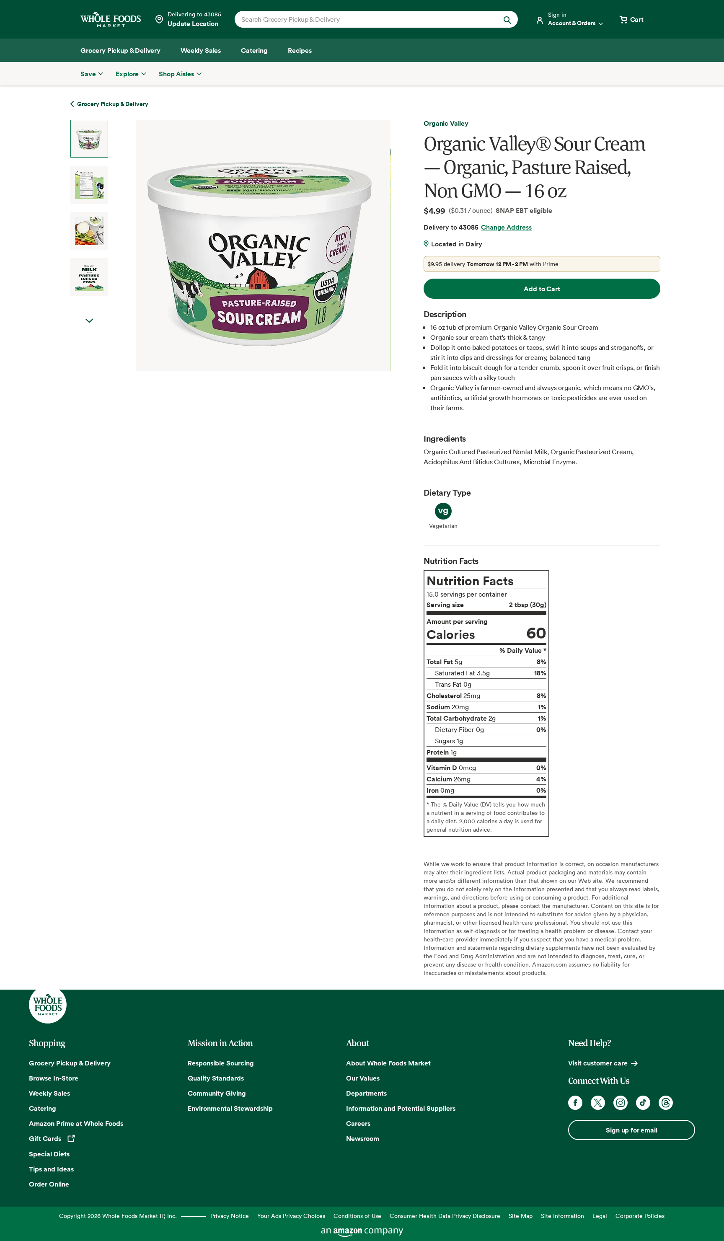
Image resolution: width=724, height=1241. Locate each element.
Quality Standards (216, 1078)
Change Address (506, 227)
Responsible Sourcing (221, 1063)
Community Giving (217, 1093)
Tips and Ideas (51, 1169)
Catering (42, 1108)
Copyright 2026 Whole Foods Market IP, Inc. (118, 1216)
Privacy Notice (229, 1216)
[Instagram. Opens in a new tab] (620, 1103)
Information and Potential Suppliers (400, 1108)
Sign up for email (631, 1130)
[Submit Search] (507, 19)
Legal (599, 1216)
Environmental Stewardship (230, 1108)
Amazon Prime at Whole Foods (76, 1123)
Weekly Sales (49, 1093)
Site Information (562, 1216)
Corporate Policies (640, 1216)
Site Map (521, 1216)
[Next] (241, 245)
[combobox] (362, 19)
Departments (366, 1093)
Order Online (49, 1184)
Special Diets (49, 1153)
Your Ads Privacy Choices (291, 1216)
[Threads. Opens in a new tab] (666, 1103)
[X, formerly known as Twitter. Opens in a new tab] (598, 1103)
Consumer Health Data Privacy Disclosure (445, 1216)
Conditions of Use (357, 1216)
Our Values (363, 1078)
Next (89, 321)
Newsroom (362, 1138)
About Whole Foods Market (388, 1063)
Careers (358, 1123)
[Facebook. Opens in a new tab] (575, 1103)
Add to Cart (542, 288)
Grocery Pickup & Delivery (70, 1063)
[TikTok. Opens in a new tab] (643, 1103)
